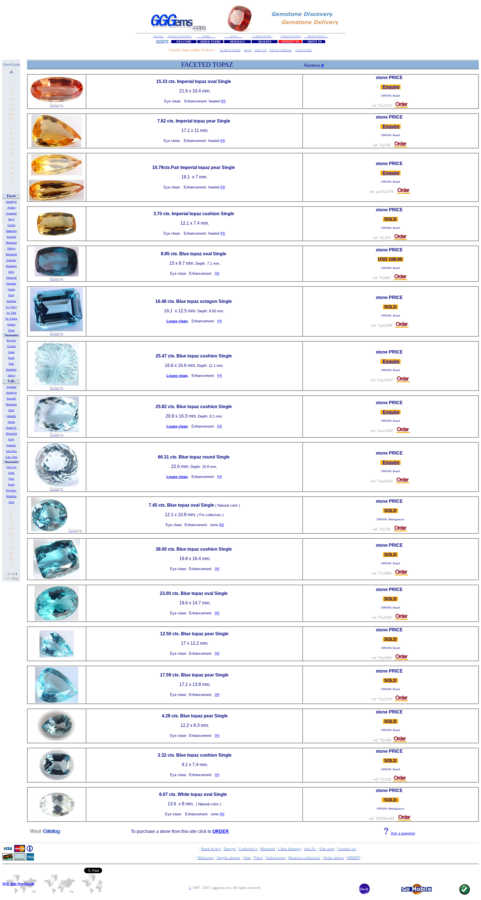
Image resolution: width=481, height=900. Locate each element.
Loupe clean (177, 321)
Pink (11, 363)
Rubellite (11, 369)
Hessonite (11, 242)
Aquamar (11, 386)
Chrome (11, 346)
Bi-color (11, 340)
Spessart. (11, 260)
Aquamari (11, 213)
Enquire (391, 87)
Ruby (11, 295)
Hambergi (11, 266)
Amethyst (11, 201)
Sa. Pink (11, 312)
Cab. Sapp (11, 456)
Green (11, 352)
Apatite (11, 207)
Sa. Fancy (11, 306)
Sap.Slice (11, 451)
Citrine (11, 225)
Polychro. (11, 490)
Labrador (11, 416)
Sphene (11, 324)
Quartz (11, 289)
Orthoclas (11, 277)
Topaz (11, 330)
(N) (221, 525)
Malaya (11, 248)
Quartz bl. (11, 427)
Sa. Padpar (11, 318)
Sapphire (11, 301)
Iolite (11, 271)
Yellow (11, 375)
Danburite (11, 230)
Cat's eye (11, 467)
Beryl (11, 219)
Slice (11, 502)
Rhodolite (11, 254)
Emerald (11, 236)
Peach (11, 357)
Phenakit (11, 283)
